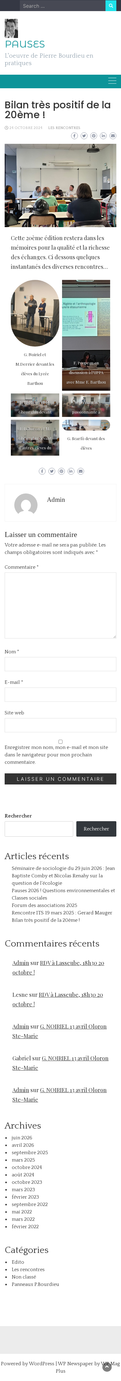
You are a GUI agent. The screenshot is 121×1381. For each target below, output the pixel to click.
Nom (12, 652)
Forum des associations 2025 (44, 905)
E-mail (14, 682)
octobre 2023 (27, 1182)
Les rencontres (64, 128)
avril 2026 (23, 1145)
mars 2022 (23, 1219)
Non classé (24, 1277)
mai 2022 (22, 1212)
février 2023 (25, 1197)
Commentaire (22, 567)
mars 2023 (23, 1189)
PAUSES (25, 44)
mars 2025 (23, 1160)
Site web (14, 713)
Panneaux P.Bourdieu (35, 1284)
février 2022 (25, 1226)
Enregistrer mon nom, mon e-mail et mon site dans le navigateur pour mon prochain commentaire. (56, 755)
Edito (18, 1262)
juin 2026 (22, 1138)
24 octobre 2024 (26, 128)
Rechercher (18, 816)
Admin (56, 499)
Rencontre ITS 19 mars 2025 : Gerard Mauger (62, 913)
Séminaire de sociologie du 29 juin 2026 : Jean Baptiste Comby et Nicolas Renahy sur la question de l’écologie (63, 876)
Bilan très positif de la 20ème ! (46, 920)
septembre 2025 (30, 1152)
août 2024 (23, 1175)
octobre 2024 (27, 1167)
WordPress (41, 1363)
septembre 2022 (30, 1204)
